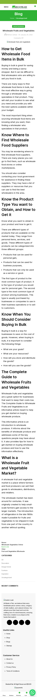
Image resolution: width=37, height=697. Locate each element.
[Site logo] (19, 7)
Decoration (5, 563)
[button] (32, 692)
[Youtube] (21, 622)
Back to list (5, 547)
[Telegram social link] (23, 2)
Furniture (5, 570)
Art (2, 560)
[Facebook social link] (14, 2)
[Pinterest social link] (18, 2)
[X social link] (16, 2)
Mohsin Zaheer (12, 35)
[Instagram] (27, 622)
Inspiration (5, 574)
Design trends (6, 567)
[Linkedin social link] (21, 2)
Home (12, 18)
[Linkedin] (15, 622)
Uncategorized (21, 18)
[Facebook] (9, 622)
